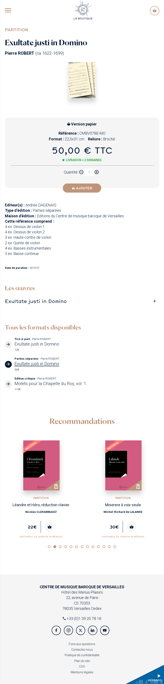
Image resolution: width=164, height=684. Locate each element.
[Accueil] (83, 9)
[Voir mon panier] (154, 10)
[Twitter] (80, 630)
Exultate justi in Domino (36, 301)
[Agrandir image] (82, 80)
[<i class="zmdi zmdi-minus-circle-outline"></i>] (81, 172)
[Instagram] (68, 630)
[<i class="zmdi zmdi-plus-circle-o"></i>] (96, 172)
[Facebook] (56, 630)
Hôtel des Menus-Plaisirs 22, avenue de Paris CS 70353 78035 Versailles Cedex (82, 598)
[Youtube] (104, 630)
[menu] (8, 11)
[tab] (82, 301)
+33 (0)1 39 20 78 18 (83, 618)
